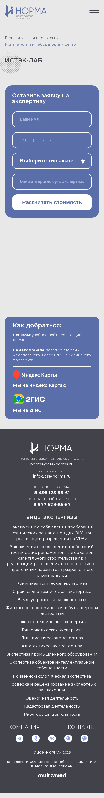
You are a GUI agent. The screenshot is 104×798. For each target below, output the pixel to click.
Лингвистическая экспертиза (52, 638)
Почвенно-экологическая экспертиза (52, 676)
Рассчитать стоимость (52, 202)
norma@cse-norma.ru (52, 464)
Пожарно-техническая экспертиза (52, 621)
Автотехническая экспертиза (52, 646)
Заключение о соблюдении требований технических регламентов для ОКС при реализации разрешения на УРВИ (52, 533)
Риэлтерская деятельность (52, 714)
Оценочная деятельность (52, 698)
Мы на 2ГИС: (28, 410)
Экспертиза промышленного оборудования (52, 654)
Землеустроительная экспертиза (52, 599)
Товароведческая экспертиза (52, 630)
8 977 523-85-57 (52, 504)
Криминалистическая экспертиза (52, 583)
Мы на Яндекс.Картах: (39, 385)
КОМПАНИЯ (24, 727)
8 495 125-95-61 (52, 492)
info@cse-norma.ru (52, 476)
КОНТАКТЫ (82, 727)
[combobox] (52, 161)
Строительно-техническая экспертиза (52, 591)
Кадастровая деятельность (52, 706)
